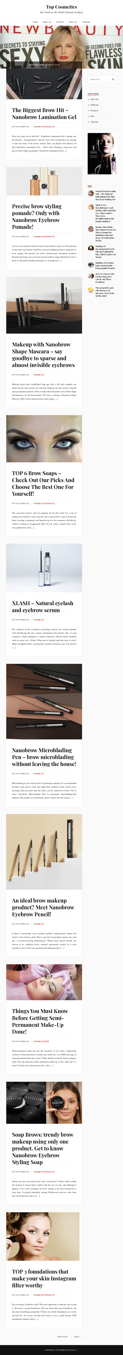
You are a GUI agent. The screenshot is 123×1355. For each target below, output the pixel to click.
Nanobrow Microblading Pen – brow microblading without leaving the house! (44, 756)
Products (60, 22)
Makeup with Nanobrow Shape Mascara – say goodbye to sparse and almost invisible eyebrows (43, 354)
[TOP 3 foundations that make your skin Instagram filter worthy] (44, 1236)
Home (35, 22)
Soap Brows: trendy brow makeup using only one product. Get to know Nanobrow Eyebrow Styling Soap (42, 1148)
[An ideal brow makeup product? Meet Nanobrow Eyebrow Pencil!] (44, 852)
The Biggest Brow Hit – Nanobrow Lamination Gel (44, 113)
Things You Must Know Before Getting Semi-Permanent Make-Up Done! (40, 1021)
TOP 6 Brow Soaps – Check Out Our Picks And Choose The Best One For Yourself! (43, 483)
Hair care (73, 22)
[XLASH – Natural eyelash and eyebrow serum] (44, 568)
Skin (47, 1041)
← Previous (61, 1337)
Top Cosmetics (61, 7)
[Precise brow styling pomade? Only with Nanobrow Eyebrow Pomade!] (44, 181)
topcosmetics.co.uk (65, 1350)
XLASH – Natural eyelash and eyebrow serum (42, 606)
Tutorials (86, 22)
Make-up (47, 22)
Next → (78, 1337)
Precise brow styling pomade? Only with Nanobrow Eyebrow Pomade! (37, 216)
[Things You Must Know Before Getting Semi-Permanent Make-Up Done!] (44, 982)
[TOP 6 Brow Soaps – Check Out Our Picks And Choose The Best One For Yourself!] (44, 438)
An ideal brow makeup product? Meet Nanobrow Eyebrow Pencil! (43, 907)
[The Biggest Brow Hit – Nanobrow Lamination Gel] (44, 84)
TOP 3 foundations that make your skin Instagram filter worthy (44, 1278)
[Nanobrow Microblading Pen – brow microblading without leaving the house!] (44, 701)
